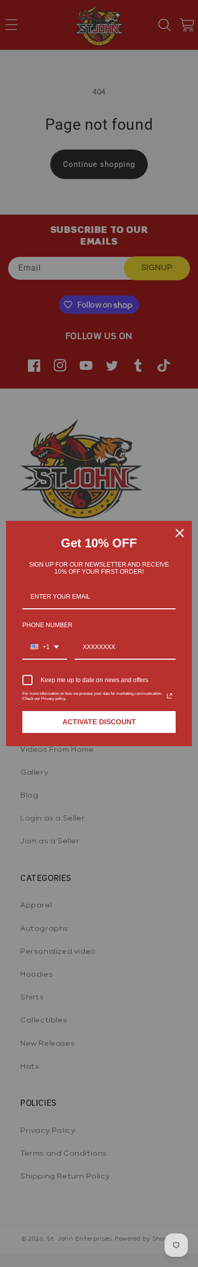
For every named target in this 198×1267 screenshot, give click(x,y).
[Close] (180, 533)
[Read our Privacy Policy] (169, 696)
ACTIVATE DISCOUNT (99, 722)
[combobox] (44, 647)
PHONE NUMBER (47, 625)
